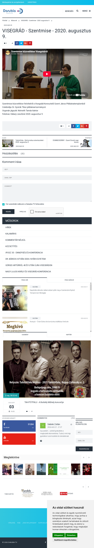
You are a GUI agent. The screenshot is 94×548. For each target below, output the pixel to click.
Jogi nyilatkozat (29, 523)
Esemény (25, 335)
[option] (47, 376)
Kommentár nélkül (16, 240)
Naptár (69, 335)
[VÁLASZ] (71, 424)
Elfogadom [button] (58, 535)
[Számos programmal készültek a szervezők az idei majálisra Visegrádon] (41, 469)
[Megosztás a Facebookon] (17, 43)
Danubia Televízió (14, 11)
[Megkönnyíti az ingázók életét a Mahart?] (18, 469)
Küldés (8, 211)
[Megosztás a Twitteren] (21, 43)
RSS (18, 523)
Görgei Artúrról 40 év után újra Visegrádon (29, 265)
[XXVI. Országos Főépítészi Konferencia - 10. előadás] (64, 469)
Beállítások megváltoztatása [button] (65, 540)
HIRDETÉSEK (32, 2)
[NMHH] (27, 493)
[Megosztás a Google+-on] (25, 43)
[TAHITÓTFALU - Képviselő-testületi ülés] (6, 469)
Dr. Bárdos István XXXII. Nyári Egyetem (26, 259)
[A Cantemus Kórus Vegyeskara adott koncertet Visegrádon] (87, 469)
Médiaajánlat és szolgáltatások (13, 2)
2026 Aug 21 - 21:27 (54, 427)
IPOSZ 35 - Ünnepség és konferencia (24, 252)
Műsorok (12, 220)
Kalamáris (11, 233)
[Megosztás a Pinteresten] (30, 43)
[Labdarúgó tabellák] (52, 469)
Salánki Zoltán (53, 424)
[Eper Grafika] (66, 493)
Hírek (8, 227)
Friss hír (24, 280)
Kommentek (42, 418)
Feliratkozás (84, 449)
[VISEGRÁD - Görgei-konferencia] (29, 469)
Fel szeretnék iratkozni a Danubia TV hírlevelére (25, 204)
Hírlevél (11, 523)
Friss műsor (69, 280)
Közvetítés (11, 246)
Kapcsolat (42, 523)
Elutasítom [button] (71, 535)
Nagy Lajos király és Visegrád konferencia (28, 271)
